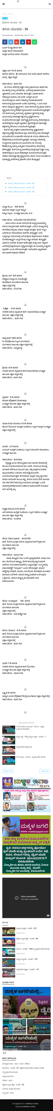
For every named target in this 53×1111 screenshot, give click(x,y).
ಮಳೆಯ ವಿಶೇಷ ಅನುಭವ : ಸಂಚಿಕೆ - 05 (21, 192)
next (5, 1053)
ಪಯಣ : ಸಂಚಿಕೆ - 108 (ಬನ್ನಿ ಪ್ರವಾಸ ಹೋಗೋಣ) (33, 949)
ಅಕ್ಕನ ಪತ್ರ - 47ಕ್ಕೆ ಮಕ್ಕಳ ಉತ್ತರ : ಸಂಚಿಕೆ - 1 (31, 737)
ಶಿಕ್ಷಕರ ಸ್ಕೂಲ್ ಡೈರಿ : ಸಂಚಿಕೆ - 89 (27, 939)
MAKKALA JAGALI (32, 1104)
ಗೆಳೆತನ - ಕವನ (7, 1080)
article (5, 18)
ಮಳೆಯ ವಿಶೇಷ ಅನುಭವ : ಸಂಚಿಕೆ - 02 (21, 183)
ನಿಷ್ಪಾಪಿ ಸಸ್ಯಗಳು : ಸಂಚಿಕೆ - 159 (26, 959)
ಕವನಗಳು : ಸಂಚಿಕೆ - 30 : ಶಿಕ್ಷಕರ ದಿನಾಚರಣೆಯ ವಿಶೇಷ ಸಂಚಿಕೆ (23, 1068)
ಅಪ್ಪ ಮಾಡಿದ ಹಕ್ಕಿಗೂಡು (24, 747)
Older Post (45, 771)
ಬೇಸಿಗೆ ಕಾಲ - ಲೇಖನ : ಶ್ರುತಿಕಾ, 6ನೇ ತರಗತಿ (30, 757)
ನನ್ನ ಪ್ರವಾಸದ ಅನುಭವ (10, 1072)
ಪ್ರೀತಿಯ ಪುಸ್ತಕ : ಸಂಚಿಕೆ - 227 (26, 928)
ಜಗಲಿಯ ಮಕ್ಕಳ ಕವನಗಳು (11, 1089)
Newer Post (8, 771)
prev (3, 1053)
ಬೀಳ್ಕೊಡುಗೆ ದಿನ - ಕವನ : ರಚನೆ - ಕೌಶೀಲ (16, 1064)
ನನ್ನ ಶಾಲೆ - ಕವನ (8, 1093)
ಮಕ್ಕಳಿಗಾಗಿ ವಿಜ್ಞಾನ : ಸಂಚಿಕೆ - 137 (27, 969)
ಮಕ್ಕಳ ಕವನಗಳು (8, 1076)
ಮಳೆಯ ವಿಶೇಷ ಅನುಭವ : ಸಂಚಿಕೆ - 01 (21, 187)
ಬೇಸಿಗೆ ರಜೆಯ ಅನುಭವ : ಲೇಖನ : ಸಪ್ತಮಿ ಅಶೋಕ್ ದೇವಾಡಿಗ (30, 728)
